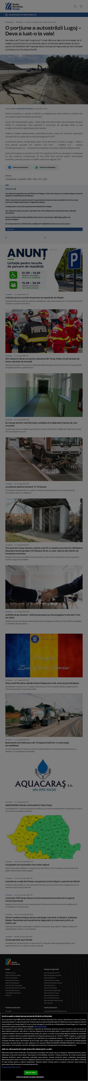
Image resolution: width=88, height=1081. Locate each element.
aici (64, 1038)
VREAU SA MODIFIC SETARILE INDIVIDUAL (30, 1077)
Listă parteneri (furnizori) (11, 1067)
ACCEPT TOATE (31, 1072)
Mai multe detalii (40, 1026)
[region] (44, 1047)
